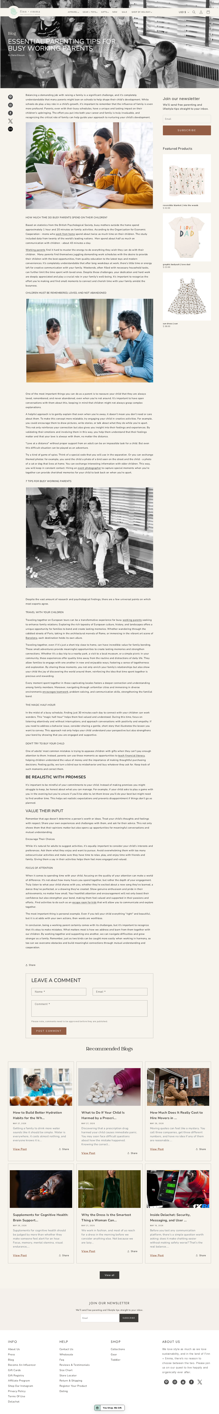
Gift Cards (14, 1370)
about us (14, 1349)
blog (11, 1360)
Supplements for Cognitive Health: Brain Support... (40, 1217)
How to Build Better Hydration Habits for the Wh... (37, 1115)
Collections (118, 1349)
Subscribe (187, 130)
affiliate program (19, 1381)
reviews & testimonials (74, 1365)
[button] (73, 12)
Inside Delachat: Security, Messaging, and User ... (170, 1217)
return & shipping (70, 1381)
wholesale (66, 1354)
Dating (63, 1391)
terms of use (16, 1396)
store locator (68, 1375)
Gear (114, 1354)
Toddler (115, 1360)
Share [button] (32, 965)
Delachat (14, 1401)
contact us (66, 1349)
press (11, 1354)
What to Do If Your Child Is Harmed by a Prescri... (103, 1115)
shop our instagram (20, 1386)
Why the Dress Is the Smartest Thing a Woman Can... (106, 1217)
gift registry (16, 1375)
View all (109, 1275)
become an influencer (22, 1365)
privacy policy (16, 1391)
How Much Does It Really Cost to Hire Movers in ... (176, 1115)
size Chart (66, 1370)
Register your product (73, 1386)
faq (61, 1360)
